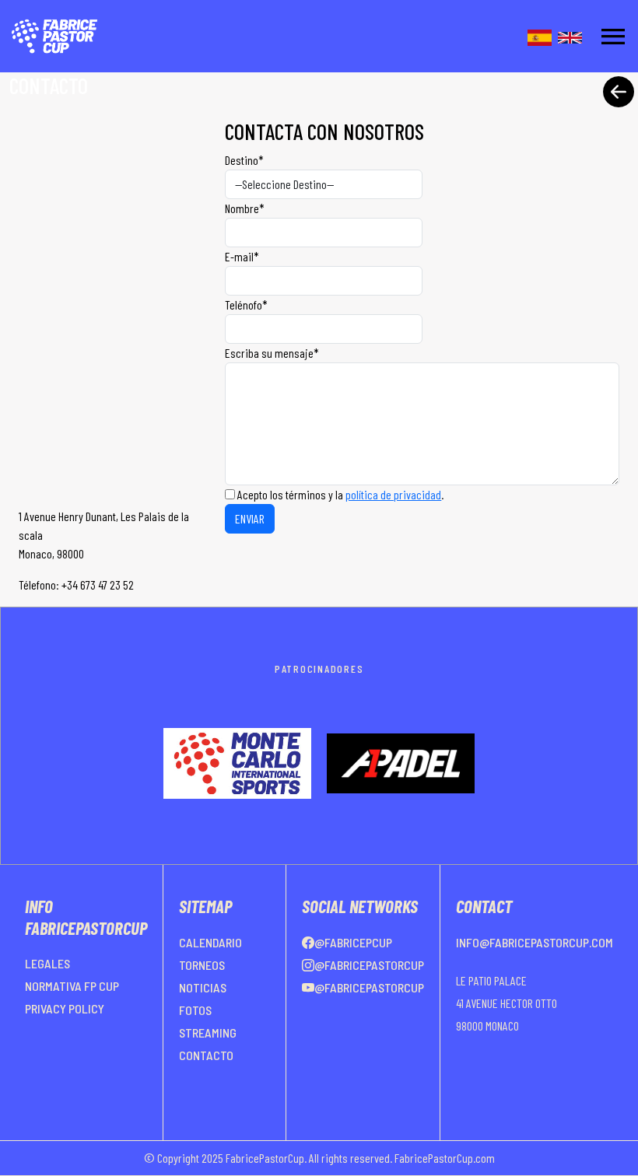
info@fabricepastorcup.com (534, 942)
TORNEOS (202, 964)
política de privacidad (393, 494)
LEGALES (47, 963)
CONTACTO (206, 1055)
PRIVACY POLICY (64, 1008)
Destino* (244, 159)
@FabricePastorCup (369, 964)
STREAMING (208, 1032)
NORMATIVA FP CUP (72, 985)
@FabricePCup (353, 942)
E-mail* (242, 256)
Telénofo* (246, 304)
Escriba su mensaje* (272, 352)
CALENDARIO (210, 942)
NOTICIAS (202, 987)
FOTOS (195, 1010)
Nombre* (245, 208)
